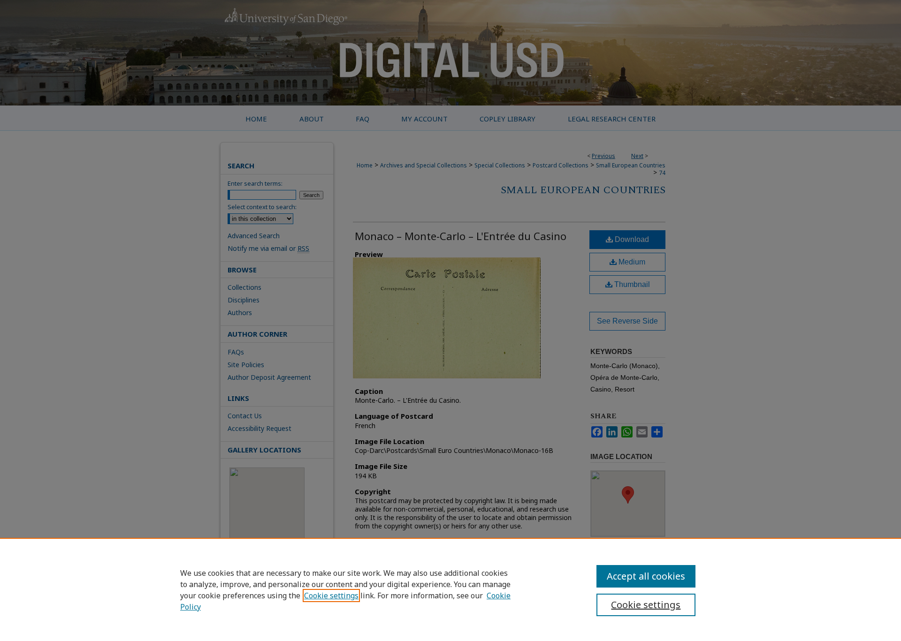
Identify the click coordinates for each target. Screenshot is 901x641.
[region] (450, 589)
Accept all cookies (646, 576)
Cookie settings (331, 595)
